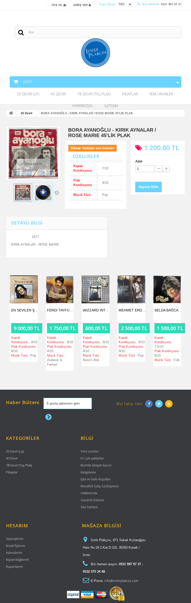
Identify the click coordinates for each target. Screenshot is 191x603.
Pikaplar (130, 93)
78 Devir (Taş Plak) (94, 93)
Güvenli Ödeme (92, 500)
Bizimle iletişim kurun (96, 465)
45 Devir (58, 93)
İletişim (111, 105)
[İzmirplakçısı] (95, 53)
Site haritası (89, 507)
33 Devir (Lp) (28, 93)
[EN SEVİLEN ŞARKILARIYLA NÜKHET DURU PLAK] (24, 289)
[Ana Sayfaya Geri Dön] (11, 113)
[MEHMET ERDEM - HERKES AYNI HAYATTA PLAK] (131, 289)
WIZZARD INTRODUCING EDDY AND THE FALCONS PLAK (97, 310)
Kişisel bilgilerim (17, 559)
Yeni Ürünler (161, 93)
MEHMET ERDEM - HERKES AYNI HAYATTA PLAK (132, 310)
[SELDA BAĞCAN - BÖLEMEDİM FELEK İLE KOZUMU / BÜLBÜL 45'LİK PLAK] (167, 289)
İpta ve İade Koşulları (96, 479)
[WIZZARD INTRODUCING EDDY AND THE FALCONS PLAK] (95, 289)
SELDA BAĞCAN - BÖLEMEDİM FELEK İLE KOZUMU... (168, 310)
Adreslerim (14, 552)
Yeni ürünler (90, 451)
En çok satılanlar (92, 458)
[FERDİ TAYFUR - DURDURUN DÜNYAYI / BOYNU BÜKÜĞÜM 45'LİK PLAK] (60, 289)
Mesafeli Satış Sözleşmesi (99, 486)
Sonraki (56, 192)
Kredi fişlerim (15, 545)
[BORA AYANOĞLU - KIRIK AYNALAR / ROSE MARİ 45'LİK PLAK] (23, 192)
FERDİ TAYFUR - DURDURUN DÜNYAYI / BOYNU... (61, 310)
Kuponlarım (14, 566)
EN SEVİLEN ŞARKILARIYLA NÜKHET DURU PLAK (25, 310)
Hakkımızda (82, 105)
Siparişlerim (14, 538)
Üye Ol (58, 4)
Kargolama (88, 472)
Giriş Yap (81, 4)
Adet (138, 161)
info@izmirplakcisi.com (121, 580)
